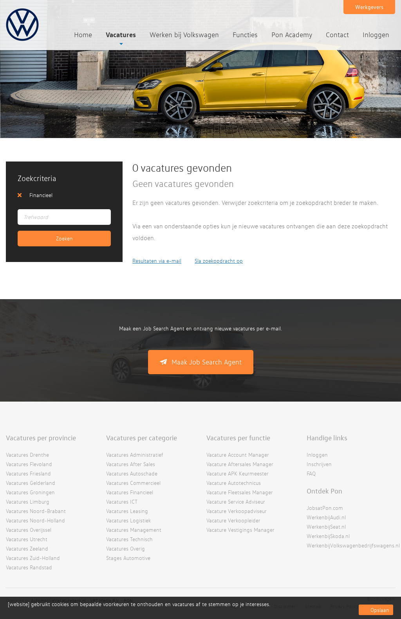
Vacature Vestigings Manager (240, 529)
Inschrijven (319, 464)
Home (83, 35)
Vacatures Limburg (27, 501)
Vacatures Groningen (30, 492)
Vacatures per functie (238, 437)
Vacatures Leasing (127, 511)
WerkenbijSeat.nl (326, 526)
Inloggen (376, 35)
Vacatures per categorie (141, 437)
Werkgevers (369, 7)
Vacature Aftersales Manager (239, 464)
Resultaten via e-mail (156, 260)
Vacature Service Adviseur (235, 501)
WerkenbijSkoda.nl (328, 536)
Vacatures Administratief (134, 454)
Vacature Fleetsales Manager (239, 492)
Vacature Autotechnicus (233, 482)
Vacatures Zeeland (27, 548)
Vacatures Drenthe (27, 454)
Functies (245, 35)
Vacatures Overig (125, 548)
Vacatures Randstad (29, 567)
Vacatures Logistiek (128, 520)
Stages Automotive (128, 557)
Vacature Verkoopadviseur (236, 511)
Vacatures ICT (121, 501)
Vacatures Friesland (28, 473)
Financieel (40, 195)
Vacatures (121, 34)
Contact (337, 35)
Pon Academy (291, 35)
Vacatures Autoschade (131, 473)
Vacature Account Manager (237, 454)
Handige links (327, 437)
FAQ (311, 473)
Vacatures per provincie (41, 437)
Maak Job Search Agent (207, 362)
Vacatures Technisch (129, 539)
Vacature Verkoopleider (233, 520)
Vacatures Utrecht (26, 539)
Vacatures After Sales (130, 464)
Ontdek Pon (324, 490)
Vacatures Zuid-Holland (33, 557)
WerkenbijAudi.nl (326, 517)
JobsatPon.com (325, 507)
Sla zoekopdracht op (219, 260)
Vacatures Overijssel (28, 529)
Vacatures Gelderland (30, 482)
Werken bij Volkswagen (184, 35)
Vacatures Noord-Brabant (36, 511)
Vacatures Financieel (129, 492)
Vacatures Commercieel (133, 482)
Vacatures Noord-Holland (35, 520)
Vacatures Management (133, 529)
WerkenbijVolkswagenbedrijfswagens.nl (353, 545)
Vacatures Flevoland (29, 464)
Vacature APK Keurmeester (237, 473)
